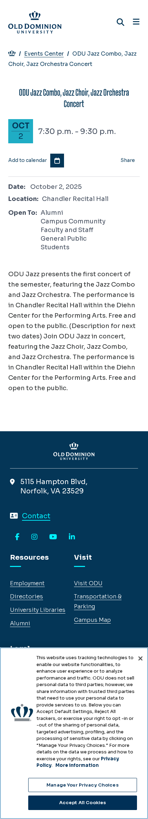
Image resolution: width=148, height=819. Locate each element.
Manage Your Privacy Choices (82, 785)
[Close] (140, 658)
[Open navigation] (136, 22)
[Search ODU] (120, 22)
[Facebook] (17, 537)
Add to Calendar (57, 160)
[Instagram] (34, 537)
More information (77, 765)
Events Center (44, 53)
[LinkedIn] (72, 537)
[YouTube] (53, 537)
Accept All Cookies (82, 803)
